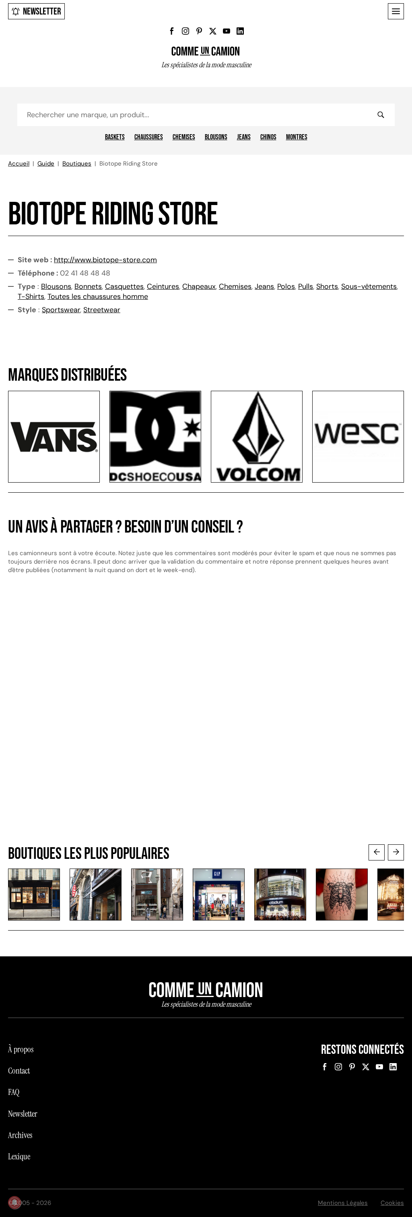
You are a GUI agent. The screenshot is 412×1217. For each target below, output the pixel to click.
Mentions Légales (343, 1203)
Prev (377, 852)
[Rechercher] (380, 115)
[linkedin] (240, 31)
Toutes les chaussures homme (97, 296)
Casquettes (124, 286)
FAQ (13, 1092)
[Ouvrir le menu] (396, 11)
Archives (20, 1135)
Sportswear (61, 310)
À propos (20, 1049)
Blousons (216, 137)
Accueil (18, 164)
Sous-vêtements (369, 286)
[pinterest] (199, 31)
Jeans (244, 137)
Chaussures (148, 137)
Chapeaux (199, 286)
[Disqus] (206, 717)
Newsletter (42, 11)
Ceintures (163, 286)
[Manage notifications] (14, 1202)
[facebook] (171, 31)
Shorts (327, 286)
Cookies (392, 1203)
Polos (286, 286)
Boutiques (76, 164)
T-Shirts (31, 296)
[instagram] (185, 31)
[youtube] (226, 31)
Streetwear (101, 310)
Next (396, 852)
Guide (45, 164)
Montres (296, 137)
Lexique (19, 1156)
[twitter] (212, 31)
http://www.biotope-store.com (105, 260)
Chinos (268, 137)
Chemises (184, 137)
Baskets (115, 137)
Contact (19, 1070)
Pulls (305, 286)
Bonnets (88, 286)
